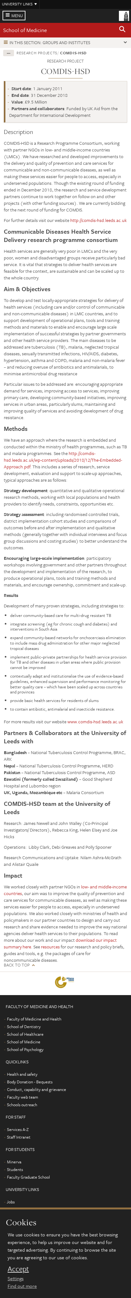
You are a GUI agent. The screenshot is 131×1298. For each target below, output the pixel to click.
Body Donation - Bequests (29, 1082)
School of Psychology (25, 1049)
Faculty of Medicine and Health (34, 1019)
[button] (122, 30)
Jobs (11, 1202)
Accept (18, 1269)
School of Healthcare (25, 1034)
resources (50, 946)
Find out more (22, 1285)
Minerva (14, 1162)
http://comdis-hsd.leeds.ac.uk (98, 220)
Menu (17, 15)
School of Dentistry (24, 1026)
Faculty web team (22, 1097)
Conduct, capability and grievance (36, 1089)
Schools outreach (22, 1104)
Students (15, 1169)
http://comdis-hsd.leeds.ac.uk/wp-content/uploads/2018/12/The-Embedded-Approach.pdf (63, 460)
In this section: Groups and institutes (50, 42)
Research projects (37, 53)
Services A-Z (18, 1129)
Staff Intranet (19, 1137)
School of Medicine (25, 30)
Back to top (17, 965)
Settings (16, 1278)
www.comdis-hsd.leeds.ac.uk (95, 721)
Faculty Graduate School (28, 1177)
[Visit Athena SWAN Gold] (65, 984)
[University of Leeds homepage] (124, 15)
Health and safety (22, 1074)
